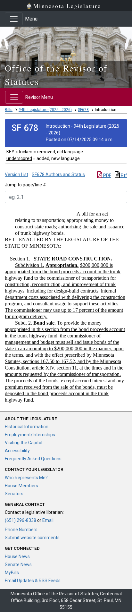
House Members (21, 485)
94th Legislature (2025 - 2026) (45, 109)
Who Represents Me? (26, 477)
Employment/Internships (30, 434)
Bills (8, 109)
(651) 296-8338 (20, 520)
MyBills (12, 572)
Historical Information (26, 426)
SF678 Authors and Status (58, 174)
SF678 (83, 109)
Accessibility (17, 450)
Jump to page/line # (25, 184)
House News (17, 556)
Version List (16, 174)
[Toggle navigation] (14, 19)
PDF (106, 175)
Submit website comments (32, 537)
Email (48, 520)
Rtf (123, 175)
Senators (14, 493)
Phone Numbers (21, 529)
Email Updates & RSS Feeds (33, 580)
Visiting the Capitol (23, 442)
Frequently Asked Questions (33, 458)
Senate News (18, 564)
